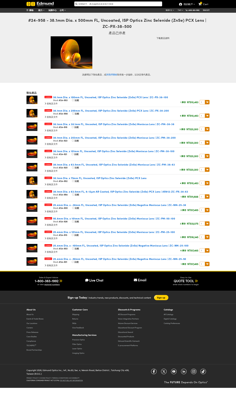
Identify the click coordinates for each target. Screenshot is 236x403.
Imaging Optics (78, 353)
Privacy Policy (32, 378)
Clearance (48, 97)
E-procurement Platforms (128, 345)
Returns (75, 319)
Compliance (31, 341)
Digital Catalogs (170, 319)
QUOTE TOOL (184, 281)
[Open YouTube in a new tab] (174, 372)
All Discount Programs (126, 314)
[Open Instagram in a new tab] (193, 372)
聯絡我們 (206, 10)
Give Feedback (78, 327)
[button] (194, 10)
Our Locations (31, 323)
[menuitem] (33, 10)
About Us (30, 314)
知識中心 (52, 10)
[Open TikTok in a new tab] (203, 372)
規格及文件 (52, 103)
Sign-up (161, 297)
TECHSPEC (31, 345)
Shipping (75, 314)
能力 (40, 10)
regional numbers (52, 284)
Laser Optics (77, 348)
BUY (207, 102)
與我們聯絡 (111, 74)
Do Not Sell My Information (71, 380)
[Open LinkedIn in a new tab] (183, 372)
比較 (76, 100)
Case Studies (31, 336)
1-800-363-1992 (193, 10)
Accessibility (74, 378)
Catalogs (168, 314)
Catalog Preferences (172, 323)
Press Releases (32, 332)
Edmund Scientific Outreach (129, 341)
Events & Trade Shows (35, 319)
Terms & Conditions (60, 378)
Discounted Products (126, 336)
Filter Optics (77, 344)
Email (142, 280)
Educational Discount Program (130, 327)
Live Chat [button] (96, 280)
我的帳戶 (188, 4)
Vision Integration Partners (128, 319)
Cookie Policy (45, 378)
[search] (118, 4)
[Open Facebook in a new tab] (154, 372)
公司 (62, 10)
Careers (29, 327)
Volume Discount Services (128, 323)
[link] (204, 2)
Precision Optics (78, 339)
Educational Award (125, 332)
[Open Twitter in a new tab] (164, 372)
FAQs (74, 323)
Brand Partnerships (34, 350)
